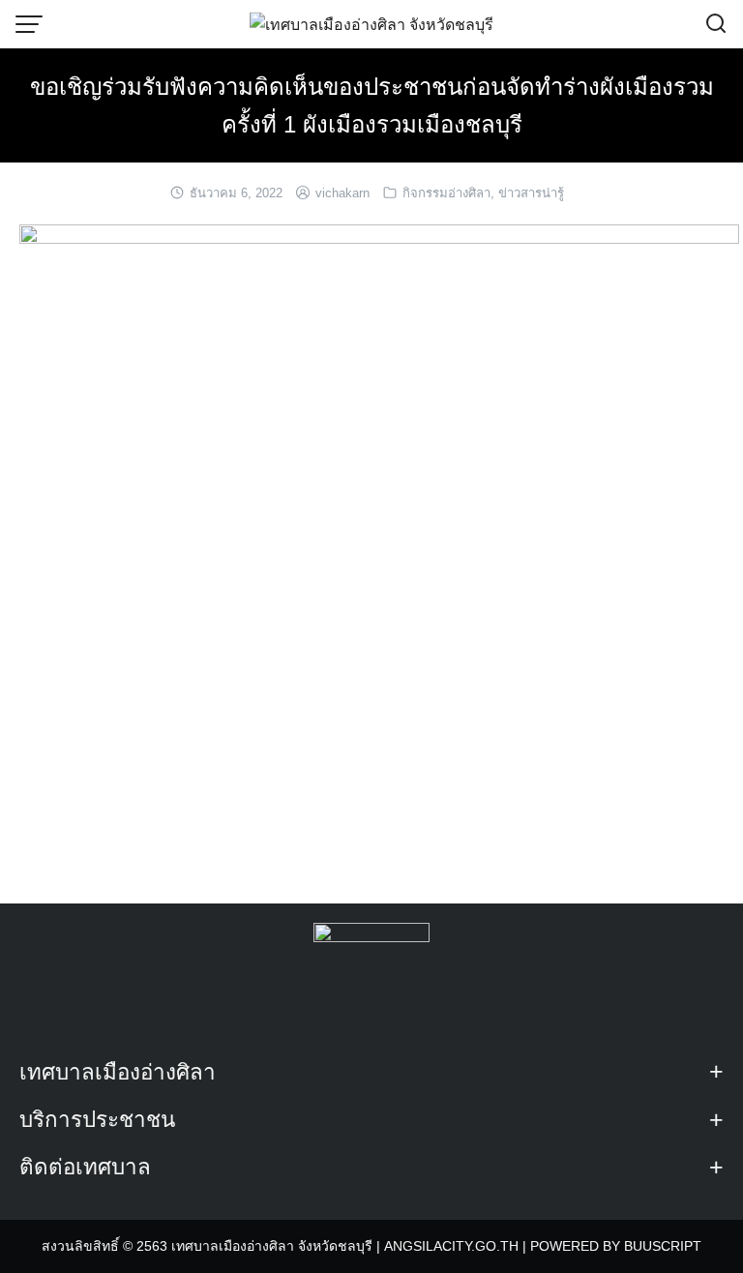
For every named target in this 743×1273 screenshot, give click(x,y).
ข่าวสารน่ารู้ (531, 193)
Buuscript (662, 1246)
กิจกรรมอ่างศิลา (446, 193)
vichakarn (342, 193)
